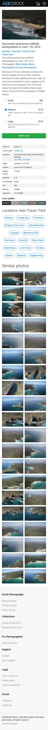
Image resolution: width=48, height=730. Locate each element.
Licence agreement (11, 685)
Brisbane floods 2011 (12, 627)
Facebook (7, 705)
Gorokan (40, 248)
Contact (5, 656)
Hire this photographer (25, 67)
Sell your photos (9, 643)
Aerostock (13, 3)
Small (25, 101)
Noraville (23, 240)
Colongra (14, 233)
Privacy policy (8, 680)
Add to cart (24, 135)
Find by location (9, 605)
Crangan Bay (23, 217)
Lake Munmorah (36, 225)
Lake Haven (25, 248)
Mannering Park (30, 233)
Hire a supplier (8, 660)
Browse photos (9, 601)
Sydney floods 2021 (11, 623)
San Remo (9, 240)
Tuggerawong (36, 255)
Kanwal (9, 255)
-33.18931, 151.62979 (22, 160)
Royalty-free (18, 151)
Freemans (38, 217)
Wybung (9, 217)
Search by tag (8, 610)
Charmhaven (10, 248)
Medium (25, 112)
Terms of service (10, 676)
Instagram (7, 700)
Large (25, 124)
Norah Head (37, 240)
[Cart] (38, 3)
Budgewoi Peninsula (14, 225)
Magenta (21, 255)
